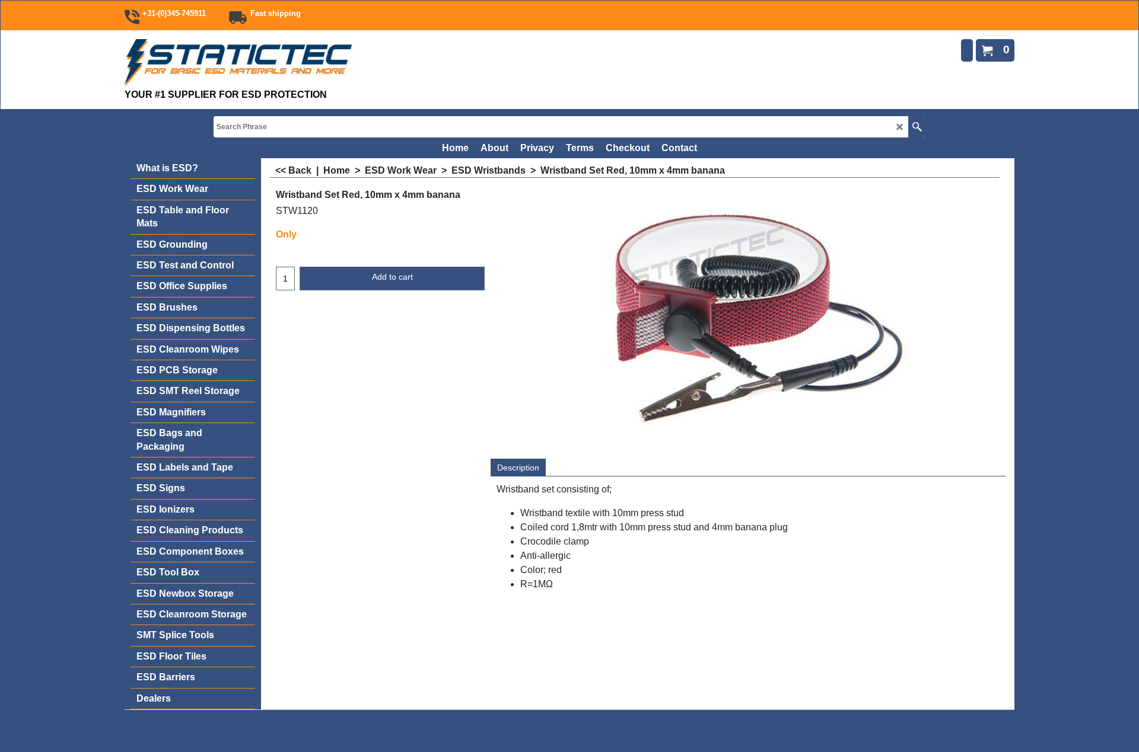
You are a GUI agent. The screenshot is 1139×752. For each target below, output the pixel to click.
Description (518, 467)
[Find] (916, 126)
